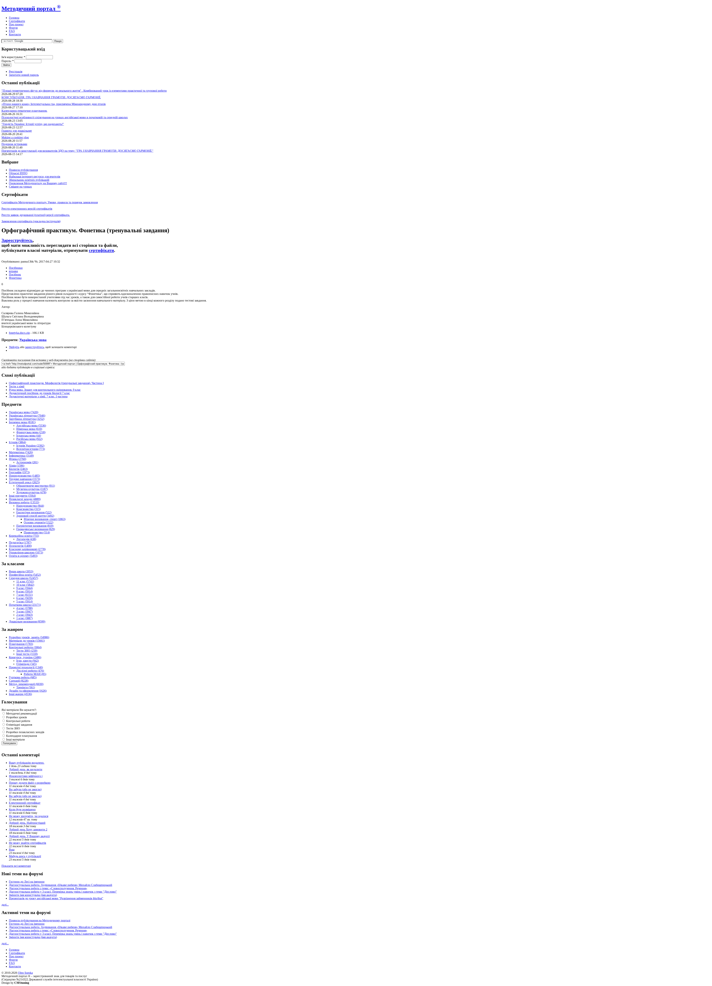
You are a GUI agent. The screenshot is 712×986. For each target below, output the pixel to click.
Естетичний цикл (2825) (24, 482)
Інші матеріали (15, 739)
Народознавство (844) (30, 505)
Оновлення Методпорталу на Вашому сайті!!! (38, 183)
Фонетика (15, 277)
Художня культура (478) (31, 492)
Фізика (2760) (17, 459)
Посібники (16, 267)
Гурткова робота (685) (23, 677)
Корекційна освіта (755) (24, 535)
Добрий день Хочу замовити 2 (28, 829)
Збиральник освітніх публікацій (29, 179)
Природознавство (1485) (24, 475)
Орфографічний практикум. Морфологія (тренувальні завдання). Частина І (56, 383)
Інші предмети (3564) (22, 495)
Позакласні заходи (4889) (25, 499)
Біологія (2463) (18, 469)
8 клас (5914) (24, 591)
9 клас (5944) (24, 588)
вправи (13, 271)
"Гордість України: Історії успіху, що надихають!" (32, 124)
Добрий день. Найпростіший (27, 822)
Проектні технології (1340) (26, 667)
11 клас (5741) (25, 581)
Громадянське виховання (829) (35, 529)
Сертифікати (17, 21)
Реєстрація (15, 71)
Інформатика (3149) (21, 455)
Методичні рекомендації (21, 713)
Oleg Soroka (25, 972)
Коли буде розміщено (22, 809)
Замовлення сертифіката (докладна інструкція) (30, 221)
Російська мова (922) (29, 438)
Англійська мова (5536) (31, 425)
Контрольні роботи (17, 721)
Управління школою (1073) (26, 552)
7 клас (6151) (24, 594)
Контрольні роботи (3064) (25, 647)
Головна (14, 17)
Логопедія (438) (26, 539)
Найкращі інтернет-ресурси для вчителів (34, 176)
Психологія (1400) (20, 545)
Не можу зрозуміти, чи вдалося (28, 816)
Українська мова (33, 340)
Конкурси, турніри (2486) (25, 657)
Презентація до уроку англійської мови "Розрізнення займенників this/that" (56, 898)
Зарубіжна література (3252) (26, 418)
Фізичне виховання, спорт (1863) (44, 519)
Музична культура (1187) (32, 489)
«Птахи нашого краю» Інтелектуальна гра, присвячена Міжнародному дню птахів (53, 104)
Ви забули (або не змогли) (25, 789)
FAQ (12, 31)
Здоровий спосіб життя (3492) (35, 515)
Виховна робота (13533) (24, 502)
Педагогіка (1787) (20, 542)
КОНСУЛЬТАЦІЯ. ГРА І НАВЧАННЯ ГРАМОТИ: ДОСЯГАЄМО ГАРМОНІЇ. (51, 97)
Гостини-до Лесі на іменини (26, 881)
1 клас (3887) (24, 618)
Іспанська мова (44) (28, 435)
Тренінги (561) (25, 687)
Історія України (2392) (30, 445)
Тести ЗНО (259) (26, 650)
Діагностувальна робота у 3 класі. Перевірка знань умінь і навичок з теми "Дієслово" (63, 891)
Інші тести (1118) (27, 654)
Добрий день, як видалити (25, 769)
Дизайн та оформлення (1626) (28, 690)
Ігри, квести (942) (27, 660)
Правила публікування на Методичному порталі (39, 920)
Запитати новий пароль (24, 74)
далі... (5, 904)
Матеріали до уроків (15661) (27, 640)
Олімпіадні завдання (18, 724)
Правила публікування (23, 169)
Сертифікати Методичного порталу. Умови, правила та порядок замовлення (49, 202)
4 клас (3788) (24, 608)
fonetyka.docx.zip (19, 332)
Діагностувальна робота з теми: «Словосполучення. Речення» (48, 888)
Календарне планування (21, 735)
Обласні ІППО (18, 173)
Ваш (11, 849)
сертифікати (101, 250)
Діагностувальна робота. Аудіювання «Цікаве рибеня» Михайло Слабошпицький (60, 885)
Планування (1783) (21, 644)
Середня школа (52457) (23, 578)
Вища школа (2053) (21, 571)
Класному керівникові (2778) (27, 549)
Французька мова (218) (30, 432)
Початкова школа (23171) (25, 604)
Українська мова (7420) (23, 412)
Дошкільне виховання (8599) (27, 621)
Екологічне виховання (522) (34, 512)
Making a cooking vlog (15, 137)
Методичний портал (31, 8)
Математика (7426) (21, 452)
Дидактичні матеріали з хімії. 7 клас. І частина (38, 396)
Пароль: (7, 61)
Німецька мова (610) (29, 428)
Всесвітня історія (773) (30, 449)
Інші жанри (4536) (20, 694)
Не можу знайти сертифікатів (27, 842)
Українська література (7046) (27, 415)
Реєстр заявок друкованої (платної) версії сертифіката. (35, 215)
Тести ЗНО (12, 728)
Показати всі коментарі (16, 865)
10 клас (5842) (25, 584)
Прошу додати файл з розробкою (29, 782)
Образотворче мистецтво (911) (35, 485)
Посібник (15, 274)
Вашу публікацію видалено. (26, 762)
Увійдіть (14, 347)
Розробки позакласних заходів (24, 732)
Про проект (16, 24)
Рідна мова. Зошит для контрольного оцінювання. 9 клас (45, 389)
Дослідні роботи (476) (30, 670)
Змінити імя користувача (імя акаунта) (33, 895)
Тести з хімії (16, 386)
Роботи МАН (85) (35, 674)
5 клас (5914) (24, 601)
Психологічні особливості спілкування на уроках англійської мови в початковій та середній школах (64, 117)
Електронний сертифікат (24, 802)
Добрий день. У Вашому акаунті (29, 836)
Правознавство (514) (37, 532)
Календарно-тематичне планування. (24, 110)
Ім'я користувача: (13, 57)
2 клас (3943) (24, 614)
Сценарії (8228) (18, 680)
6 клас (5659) (24, 598)
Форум (13, 27)
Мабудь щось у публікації (25, 856)
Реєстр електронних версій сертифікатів (26, 208)
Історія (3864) (17, 442)
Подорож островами (14, 144)
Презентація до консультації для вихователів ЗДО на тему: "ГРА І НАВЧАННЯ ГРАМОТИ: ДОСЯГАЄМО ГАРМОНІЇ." (77, 150)
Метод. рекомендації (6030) (26, 684)
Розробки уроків (16, 717)
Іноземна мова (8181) (22, 422)
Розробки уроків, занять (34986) (29, 637)
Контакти (15, 34)
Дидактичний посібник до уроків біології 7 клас (39, 393)
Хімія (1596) (16, 465)
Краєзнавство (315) (28, 509)
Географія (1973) (19, 472)
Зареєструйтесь (17, 240)
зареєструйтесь (34, 347)
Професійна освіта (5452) (25, 574)
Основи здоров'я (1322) (38, 522)
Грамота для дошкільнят (16, 130)
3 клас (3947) (24, 611)
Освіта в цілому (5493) (23, 555)
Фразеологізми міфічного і (25, 776)
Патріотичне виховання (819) (34, 525)
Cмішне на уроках (20, 186)
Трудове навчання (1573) (24, 479)
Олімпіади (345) (26, 664)
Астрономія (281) (27, 462)
